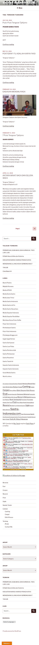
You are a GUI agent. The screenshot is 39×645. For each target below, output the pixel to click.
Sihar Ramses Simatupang (8, 417)
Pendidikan (24, 399)
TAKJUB (5, 267)
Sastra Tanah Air (8, 361)
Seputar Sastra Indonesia (11, 365)
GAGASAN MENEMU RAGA (14, 92)
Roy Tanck (17, 423)
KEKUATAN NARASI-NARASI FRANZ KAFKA (17, 260)
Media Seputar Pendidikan (11, 316)
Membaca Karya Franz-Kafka (12, 320)
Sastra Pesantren (8, 357)
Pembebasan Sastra (9, 328)
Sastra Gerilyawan (8, 343)
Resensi (6, 405)
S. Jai (16, 405)
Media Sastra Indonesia (10, 301)
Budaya (15, 387)
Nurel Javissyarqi (15, 399)
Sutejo (7, 419)
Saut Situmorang (25, 414)
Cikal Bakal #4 (7, 271)
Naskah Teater (7, 505)
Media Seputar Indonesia (11, 313)
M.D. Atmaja (14, 397)
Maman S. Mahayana (24, 397)
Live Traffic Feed (18, 435)
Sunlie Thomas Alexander (21, 417)
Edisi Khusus (30, 390)
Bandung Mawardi (27, 383)
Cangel (20, 387)
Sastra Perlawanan (9, 354)
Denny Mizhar (13, 390)
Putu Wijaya (20, 402)
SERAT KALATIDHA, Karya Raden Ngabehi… (18, 467)
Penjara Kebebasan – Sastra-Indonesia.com (13, 461)
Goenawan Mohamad (23, 394)
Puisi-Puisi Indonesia (9, 331)
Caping (32, 387)
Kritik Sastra (7, 397)
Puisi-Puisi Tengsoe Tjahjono (15, 23)
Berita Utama (9, 387)
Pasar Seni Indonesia (9, 324)
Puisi (15, 402)
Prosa (10, 402)
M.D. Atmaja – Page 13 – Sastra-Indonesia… (13, 455)
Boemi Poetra (7, 283)
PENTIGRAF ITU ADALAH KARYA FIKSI (19, 54)
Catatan (5, 509)
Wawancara (24, 419)
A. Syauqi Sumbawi (13, 383)
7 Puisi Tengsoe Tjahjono (13, 135)
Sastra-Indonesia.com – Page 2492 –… (17, 458)
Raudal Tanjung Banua (28, 402)
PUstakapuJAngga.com (10, 335)
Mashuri (7, 399)
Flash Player (30, 423)
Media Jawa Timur (8, 298)
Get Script (13, 469)
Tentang (5, 521)
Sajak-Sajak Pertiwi (9, 339)
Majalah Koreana (8, 286)
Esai (5, 393)
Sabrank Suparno (21, 405)
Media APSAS (7, 290)
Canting (26, 386)
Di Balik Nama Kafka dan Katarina (13, 256)
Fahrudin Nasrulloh (12, 394)
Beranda (5, 482)
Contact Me (8, 527)
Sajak (27, 405)
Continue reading (8, 44)
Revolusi (12, 405)
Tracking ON (23, 469)
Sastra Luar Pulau (8, 346)
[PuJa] (7, 524)
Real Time (18, 469)
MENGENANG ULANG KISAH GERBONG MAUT (17, 264)
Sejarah (32, 414)
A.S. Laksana (6, 383)
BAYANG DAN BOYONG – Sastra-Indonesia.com (15, 451)
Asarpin (20, 383)
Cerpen (6, 390)
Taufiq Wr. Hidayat (15, 419)
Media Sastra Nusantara (10, 309)
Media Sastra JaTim (9, 305)
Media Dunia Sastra (9, 294)
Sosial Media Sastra (9, 373)
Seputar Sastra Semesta (10, 369)
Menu (20, 8)
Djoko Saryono (21, 390)
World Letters (7, 376)
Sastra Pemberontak (9, 350)
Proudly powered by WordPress (12, 631)
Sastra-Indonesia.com (19, 2)
